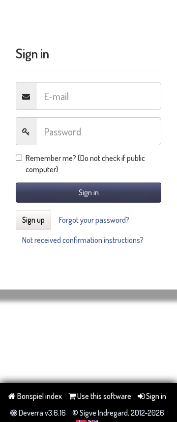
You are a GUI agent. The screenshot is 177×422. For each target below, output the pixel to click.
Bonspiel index (39, 396)
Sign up (33, 220)
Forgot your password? (94, 220)
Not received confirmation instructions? (83, 240)
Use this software (103, 396)
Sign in (89, 192)
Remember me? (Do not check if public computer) (85, 163)
